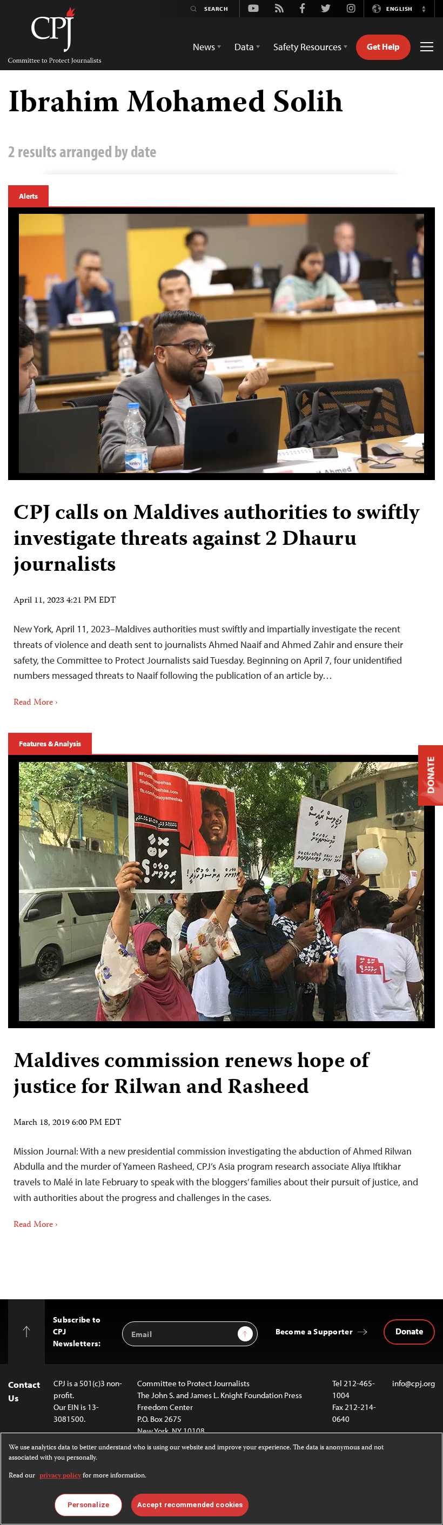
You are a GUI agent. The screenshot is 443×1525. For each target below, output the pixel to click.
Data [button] (244, 47)
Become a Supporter (314, 1331)
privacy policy (60, 1476)
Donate (409, 1331)
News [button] (204, 47)
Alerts (28, 196)
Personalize (88, 1505)
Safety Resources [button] (307, 47)
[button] (423, 8)
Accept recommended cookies (190, 1505)
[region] (221, 1478)
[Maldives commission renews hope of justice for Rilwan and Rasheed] (221, 891)
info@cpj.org (413, 1383)
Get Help (383, 46)
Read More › (36, 703)
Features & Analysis (50, 743)
